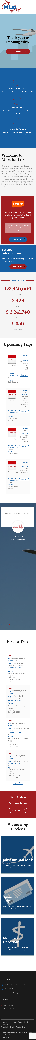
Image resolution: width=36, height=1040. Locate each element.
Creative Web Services (17, 1027)
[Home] (12, 7)
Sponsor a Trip (8, 1005)
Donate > (24, 375)
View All (18, 783)
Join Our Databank (9, 1008)
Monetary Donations (10, 1012)
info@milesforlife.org (11, 993)
